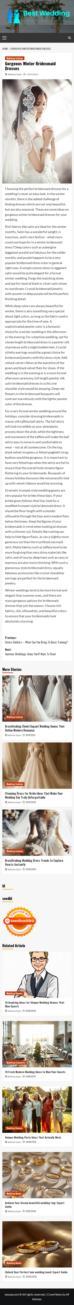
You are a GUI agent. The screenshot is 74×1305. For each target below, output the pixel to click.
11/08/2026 (31, 1076)
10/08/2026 (31, 1141)
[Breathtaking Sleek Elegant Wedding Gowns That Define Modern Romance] (37, 698)
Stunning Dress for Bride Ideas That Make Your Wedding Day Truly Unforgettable (34, 795)
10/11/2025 (30, 735)
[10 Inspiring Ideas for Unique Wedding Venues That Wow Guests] (37, 975)
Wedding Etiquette (16, 1062)
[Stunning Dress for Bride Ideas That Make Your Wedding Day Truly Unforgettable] (37, 765)
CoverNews (54, 1294)
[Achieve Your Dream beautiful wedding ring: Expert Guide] (37, 1175)
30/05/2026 (31, 1276)
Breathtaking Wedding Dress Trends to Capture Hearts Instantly (34, 862)
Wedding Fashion (15, 58)
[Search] (69, 38)
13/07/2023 (32, 74)
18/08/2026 (31, 1010)
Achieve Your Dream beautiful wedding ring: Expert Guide (34, 1204)
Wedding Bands (14, 1193)
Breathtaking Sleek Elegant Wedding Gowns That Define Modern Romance (34, 728)
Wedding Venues (14, 993)
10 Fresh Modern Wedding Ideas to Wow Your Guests (35, 1072)
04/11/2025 (31, 802)
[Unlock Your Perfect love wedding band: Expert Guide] (37, 1244)
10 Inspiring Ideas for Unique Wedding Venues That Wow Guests (34, 1004)
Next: (30, 651)
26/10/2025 (31, 869)
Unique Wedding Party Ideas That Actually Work (33, 1137)
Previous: (36, 640)
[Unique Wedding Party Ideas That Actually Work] (37, 1110)
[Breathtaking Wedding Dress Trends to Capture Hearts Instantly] (37, 833)
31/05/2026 (31, 1211)
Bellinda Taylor (15, 74)
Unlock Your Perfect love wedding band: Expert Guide (36, 1272)
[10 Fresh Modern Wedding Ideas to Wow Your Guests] (37, 1044)
